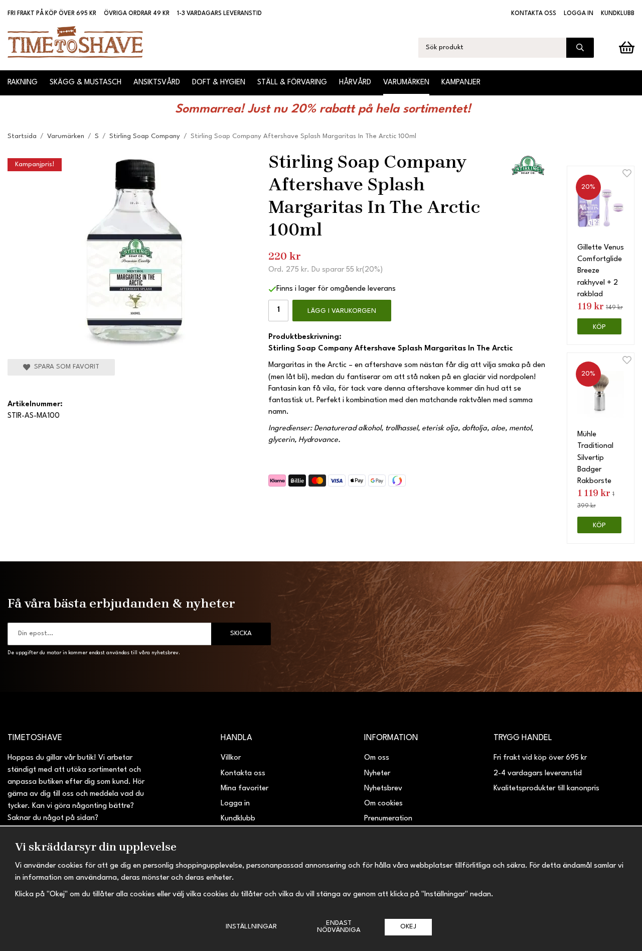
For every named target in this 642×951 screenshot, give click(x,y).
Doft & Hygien (218, 82)
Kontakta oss (533, 14)
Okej (408, 926)
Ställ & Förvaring (292, 82)
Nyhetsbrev (383, 788)
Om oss (376, 758)
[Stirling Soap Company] (528, 167)
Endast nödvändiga (339, 926)
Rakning (23, 82)
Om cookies (383, 803)
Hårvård (355, 82)
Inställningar (251, 926)
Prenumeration (388, 818)
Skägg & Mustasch (85, 82)
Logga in (578, 14)
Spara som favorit (64, 367)
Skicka (241, 633)
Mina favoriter (244, 788)
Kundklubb (617, 14)
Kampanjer (460, 82)
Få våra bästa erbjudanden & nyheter (121, 603)
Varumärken (406, 82)
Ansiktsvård (156, 82)
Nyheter (377, 773)
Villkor (231, 758)
